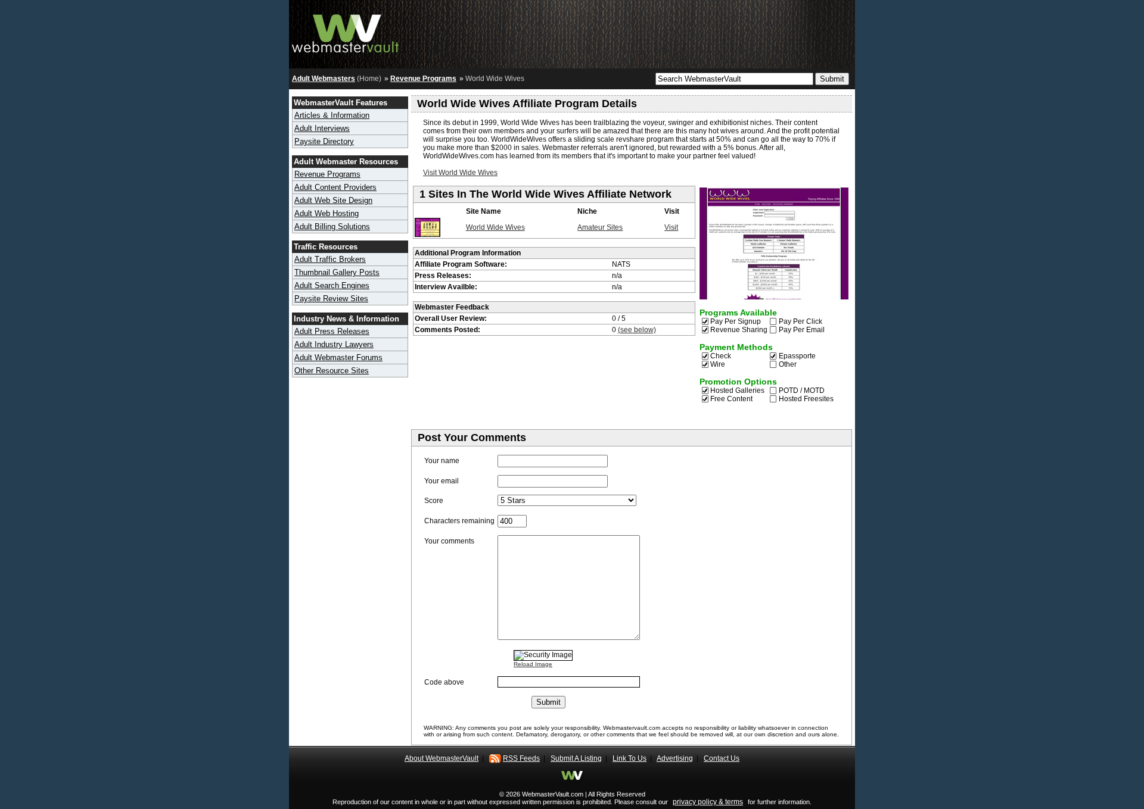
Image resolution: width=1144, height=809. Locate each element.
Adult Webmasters (323, 78)
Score (433, 500)
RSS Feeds (521, 758)
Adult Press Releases (331, 331)
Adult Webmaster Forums (338, 357)
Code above (444, 682)
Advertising (675, 758)
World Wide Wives (495, 227)
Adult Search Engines (331, 285)
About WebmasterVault (441, 758)
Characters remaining (459, 521)
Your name (441, 461)
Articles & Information (331, 115)
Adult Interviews (322, 128)
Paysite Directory (324, 141)
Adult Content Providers (335, 187)
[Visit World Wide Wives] (427, 234)
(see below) (637, 330)
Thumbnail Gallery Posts (337, 272)
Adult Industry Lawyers (334, 344)
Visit (671, 227)
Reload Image (533, 664)
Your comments (449, 541)
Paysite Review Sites (331, 298)
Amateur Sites (600, 227)
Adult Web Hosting (326, 213)
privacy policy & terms (708, 802)
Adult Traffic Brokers (330, 259)
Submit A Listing (576, 758)
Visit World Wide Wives (460, 172)
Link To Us (629, 758)
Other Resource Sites (331, 370)
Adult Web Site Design (333, 200)
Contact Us (721, 758)
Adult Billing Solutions (332, 226)
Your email (441, 481)
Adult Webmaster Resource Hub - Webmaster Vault (345, 31)
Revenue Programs (423, 78)
